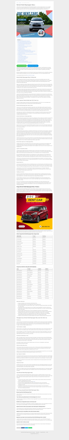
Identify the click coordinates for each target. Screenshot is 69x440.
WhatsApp (30, 427)
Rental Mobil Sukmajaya (30, 75)
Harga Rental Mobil (42, 432)
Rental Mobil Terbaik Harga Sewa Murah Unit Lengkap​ (28, 432)
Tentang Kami (37, 432)
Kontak (47, 432)
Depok (20, 2)
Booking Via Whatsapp (22, 65)
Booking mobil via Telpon (32, 65)
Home (17, 2)
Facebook (23, 427)
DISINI (34, 381)
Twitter (27, 427)
